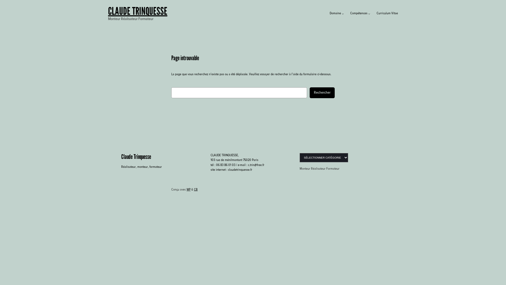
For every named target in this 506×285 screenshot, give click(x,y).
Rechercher (322, 92)
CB (196, 189)
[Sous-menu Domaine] (343, 14)
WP (189, 189)
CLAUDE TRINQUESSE (137, 10)
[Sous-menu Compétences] (369, 14)
